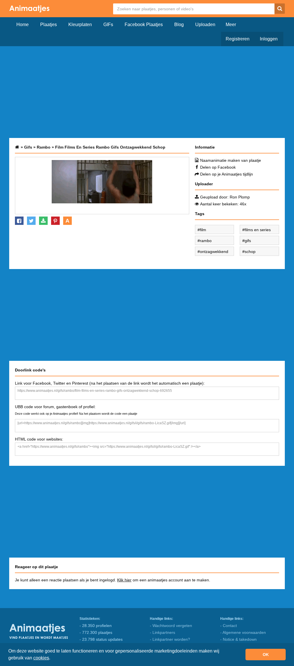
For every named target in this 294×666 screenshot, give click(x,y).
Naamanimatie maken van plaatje (230, 160)
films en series (258, 229)
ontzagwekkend (214, 251)
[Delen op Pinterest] (55, 221)
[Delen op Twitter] (31, 221)
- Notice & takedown (238, 639)
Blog (179, 24)
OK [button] (266, 654)
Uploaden (205, 24)
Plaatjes (48, 24)
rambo (206, 240)
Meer (231, 24)
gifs (248, 240)
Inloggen (269, 38)
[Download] (43, 221)
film (203, 229)
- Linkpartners (162, 632)
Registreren (237, 38)
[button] (52, 658)
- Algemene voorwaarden (243, 632)
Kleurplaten (80, 24)
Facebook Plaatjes (144, 24)
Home (22, 24)
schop (250, 251)
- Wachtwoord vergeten (171, 625)
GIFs (108, 24)
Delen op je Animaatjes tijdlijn (226, 174)
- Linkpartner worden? (170, 639)
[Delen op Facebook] (19, 221)
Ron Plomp (240, 197)
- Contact (228, 625)
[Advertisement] (147, 92)
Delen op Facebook (218, 167)
